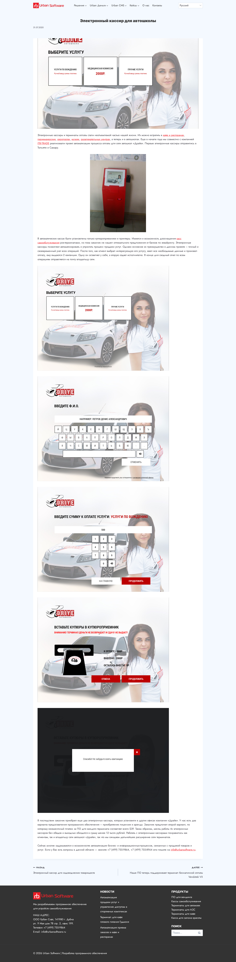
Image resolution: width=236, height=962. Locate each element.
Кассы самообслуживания (186, 901)
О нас (145, 5)
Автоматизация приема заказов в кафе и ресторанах (113, 932)
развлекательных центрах (95, 139)
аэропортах (63, 139)
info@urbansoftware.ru (183, 850)
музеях (75, 139)
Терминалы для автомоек (185, 905)
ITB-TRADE (43, 143)
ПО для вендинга (181, 897)
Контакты (157, 5)
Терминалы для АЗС (183, 909)
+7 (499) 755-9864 (54, 927)
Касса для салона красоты (186, 918)
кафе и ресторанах (173, 135)
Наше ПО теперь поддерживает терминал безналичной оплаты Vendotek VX (166, 872)
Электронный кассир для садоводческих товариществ (64, 870)
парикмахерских (47, 139)
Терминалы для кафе (183, 914)
